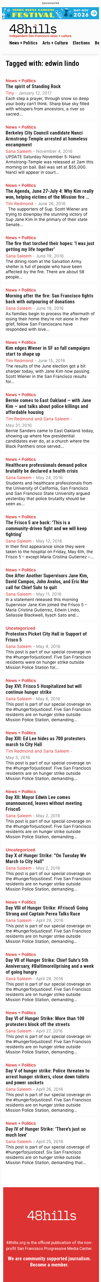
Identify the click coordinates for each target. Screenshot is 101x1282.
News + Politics (21, 80)
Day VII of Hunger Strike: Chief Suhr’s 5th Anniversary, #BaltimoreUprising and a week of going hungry (50, 966)
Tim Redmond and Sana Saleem (37, 418)
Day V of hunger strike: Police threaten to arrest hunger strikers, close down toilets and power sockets (47, 1077)
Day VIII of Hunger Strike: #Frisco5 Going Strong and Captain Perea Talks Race (47, 911)
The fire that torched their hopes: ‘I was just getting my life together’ (50, 246)
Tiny (10, 93)
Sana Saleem (19, 151)
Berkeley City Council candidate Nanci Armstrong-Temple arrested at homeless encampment (46, 139)
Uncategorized (20, 628)
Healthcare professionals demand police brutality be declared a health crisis (46, 468)
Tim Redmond (19, 203)
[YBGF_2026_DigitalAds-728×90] (50, 13)
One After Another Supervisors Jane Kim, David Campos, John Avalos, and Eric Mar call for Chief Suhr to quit (47, 581)
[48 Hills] (51, 30)
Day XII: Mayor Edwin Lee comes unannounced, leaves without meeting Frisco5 (44, 803)
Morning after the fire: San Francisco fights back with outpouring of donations (49, 299)
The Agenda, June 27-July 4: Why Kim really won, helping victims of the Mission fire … (50, 194)
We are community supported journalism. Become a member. (49, 1262)
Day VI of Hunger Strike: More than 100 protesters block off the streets (45, 1021)
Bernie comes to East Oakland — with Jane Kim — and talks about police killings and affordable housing (48, 406)
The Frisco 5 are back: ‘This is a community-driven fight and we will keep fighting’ (46, 528)
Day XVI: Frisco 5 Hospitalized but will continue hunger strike (44, 689)
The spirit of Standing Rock (33, 86)
